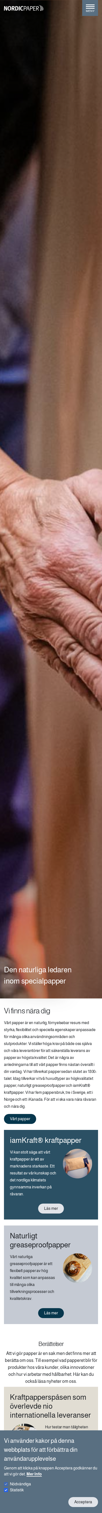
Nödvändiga (20, 1484)
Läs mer (51, 1208)
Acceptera (83, 1502)
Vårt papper (20, 1119)
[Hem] (24, 8)
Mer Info (34, 1474)
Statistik (17, 1490)
